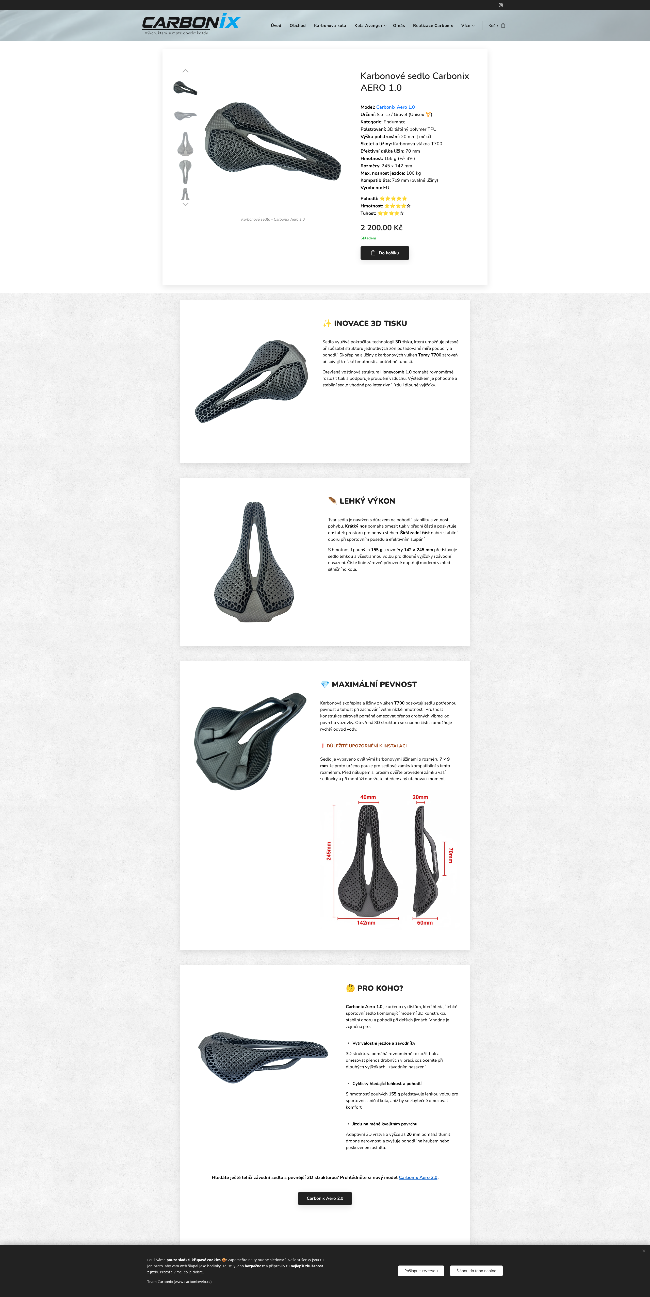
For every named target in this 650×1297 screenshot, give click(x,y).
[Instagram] (501, 5)
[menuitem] (278, 25)
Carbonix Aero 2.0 (418, 1177)
